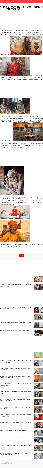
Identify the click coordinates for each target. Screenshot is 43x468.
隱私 (10, 463)
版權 (11, 463)
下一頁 (21, 255)
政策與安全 (5, 463)
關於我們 (2, 463)
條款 (8, 463)
